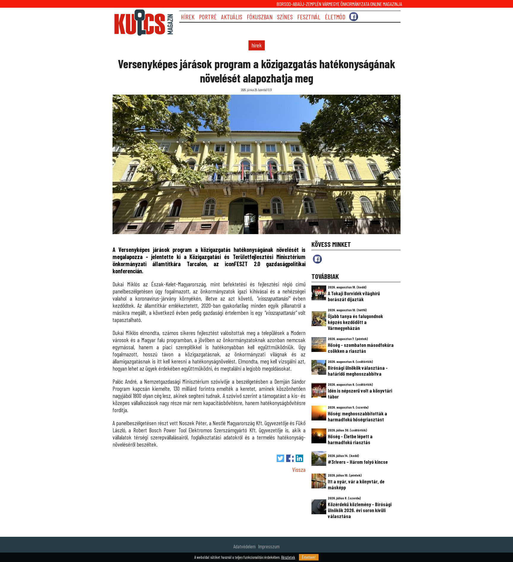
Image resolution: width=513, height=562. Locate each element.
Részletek (288, 557)
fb (317, 259)
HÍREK (187, 16)
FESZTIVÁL (308, 16)
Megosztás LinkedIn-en (299, 458)
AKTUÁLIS (231, 16)
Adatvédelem (244, 546)
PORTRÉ (208, 16)
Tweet (280, 458)
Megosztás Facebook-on (290, 458)
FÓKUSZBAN (260, 16)
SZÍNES (285, 16)
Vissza (298, 469)
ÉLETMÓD (335, 16)
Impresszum (269, 546)
